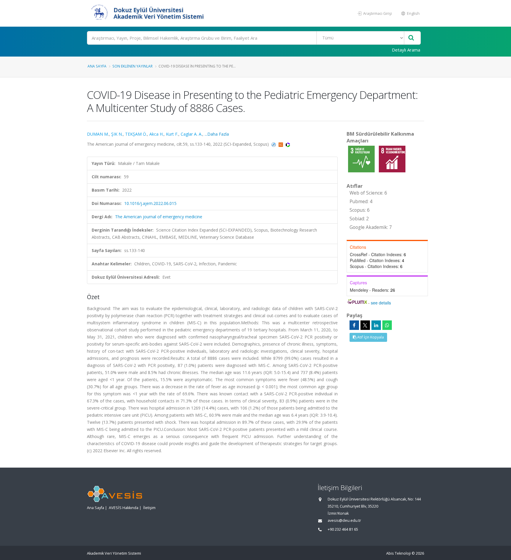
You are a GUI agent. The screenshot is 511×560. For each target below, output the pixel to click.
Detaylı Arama (406, 50)
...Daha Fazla (217, 134)
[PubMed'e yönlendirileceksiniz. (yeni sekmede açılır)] (274, 144)
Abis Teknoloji (398, 553)
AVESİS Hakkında (123, 507)
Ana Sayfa (97, 66)
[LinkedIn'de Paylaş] (376, 325)
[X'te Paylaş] (365, 325)
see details (381, 303)
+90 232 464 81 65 (343, 529)
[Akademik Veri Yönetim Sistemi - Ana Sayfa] (99, 13)
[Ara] (411, 38)
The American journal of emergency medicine (158, 216)
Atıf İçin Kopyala (370, 337)
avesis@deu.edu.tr (344, 520)
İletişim (149, 507)
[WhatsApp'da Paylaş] (387, 325)
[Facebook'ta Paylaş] (354, 325)
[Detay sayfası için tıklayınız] (362, 158)
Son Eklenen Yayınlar (132, 66)
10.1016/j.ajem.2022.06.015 (150, 203)
